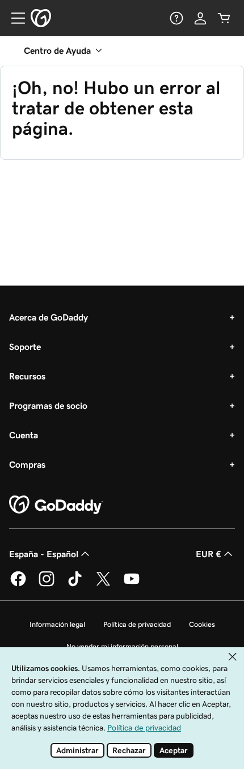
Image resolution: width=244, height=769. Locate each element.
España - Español (43, 553)
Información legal (57, 624)
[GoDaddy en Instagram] (46, 584)
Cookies (202, 624)
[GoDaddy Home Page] (56, 505)
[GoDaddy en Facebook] (18, 584)
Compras (27, 464)
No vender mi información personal (122, 646)
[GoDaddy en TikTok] (75, 584)
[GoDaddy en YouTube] (132, 584)
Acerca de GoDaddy (48, 317)
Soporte (25, 346)
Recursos (27, 376)
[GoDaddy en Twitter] (103, 584)
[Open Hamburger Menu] (13, 18)
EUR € (208, 553)
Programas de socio (48, 405)
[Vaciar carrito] (224, 18)
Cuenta (23, 434)
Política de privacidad (137, 624)
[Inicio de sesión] (200, 18)
